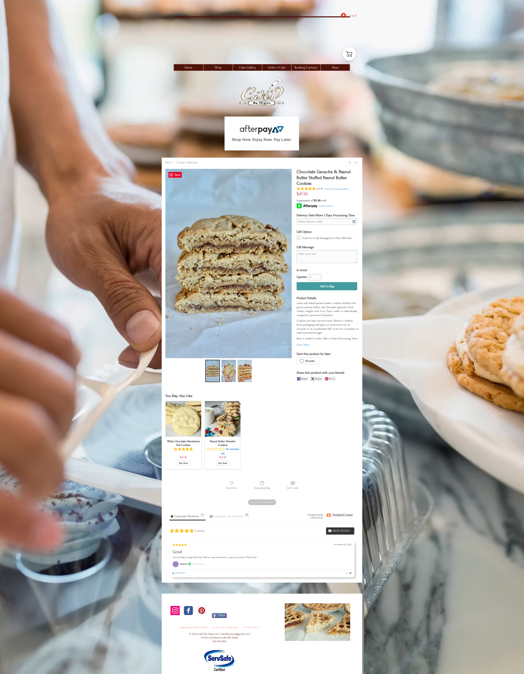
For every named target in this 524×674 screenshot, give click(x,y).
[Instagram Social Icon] (175, 610)
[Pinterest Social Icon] (201, 610)
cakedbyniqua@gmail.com (235, 634)
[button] (247, 67)
